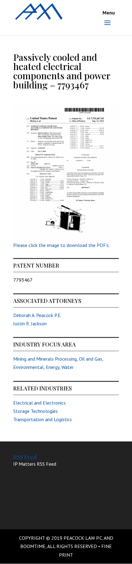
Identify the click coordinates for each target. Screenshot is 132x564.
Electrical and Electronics (39, 403)
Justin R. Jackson (30, 323)
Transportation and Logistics (42, 419)
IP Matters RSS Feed (34, 464)
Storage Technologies (35, 411)
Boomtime (32, 546)
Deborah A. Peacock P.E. (37, 315)
